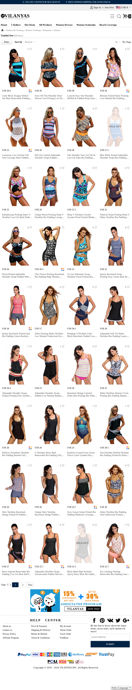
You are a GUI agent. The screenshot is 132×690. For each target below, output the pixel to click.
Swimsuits (47, 30)
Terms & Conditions (40, 638)
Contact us (7, 630)
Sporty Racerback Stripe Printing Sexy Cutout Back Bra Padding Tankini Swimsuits (114, 277)
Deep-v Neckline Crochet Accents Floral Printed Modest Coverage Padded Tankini (81, 217)
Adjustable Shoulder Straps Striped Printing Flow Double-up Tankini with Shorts (16, 396)
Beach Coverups (108, 25)
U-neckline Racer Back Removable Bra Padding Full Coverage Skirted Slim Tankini (49, 455)
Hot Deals (30, 25)
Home (4, 25)
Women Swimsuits (86, 25)
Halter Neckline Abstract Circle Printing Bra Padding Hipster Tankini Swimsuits (114, 396)
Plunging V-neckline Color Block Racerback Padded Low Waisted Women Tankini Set (81, 336)
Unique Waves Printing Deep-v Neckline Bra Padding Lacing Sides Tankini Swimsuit (49, 217)
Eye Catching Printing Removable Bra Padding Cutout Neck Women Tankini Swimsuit (114, 574)
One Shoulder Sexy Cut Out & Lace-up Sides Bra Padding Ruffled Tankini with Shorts (81, 158)
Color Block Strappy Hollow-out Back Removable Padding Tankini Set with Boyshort (15, 98)
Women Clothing (33, 30)
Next (30, 585)
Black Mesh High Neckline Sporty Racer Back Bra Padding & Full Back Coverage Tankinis (81, 574)
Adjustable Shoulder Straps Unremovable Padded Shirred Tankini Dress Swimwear (48, 574)
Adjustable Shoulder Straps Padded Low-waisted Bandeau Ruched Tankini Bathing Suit (48, 396)
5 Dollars (16, 25)
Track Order (65, 634)
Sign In (97, 7)
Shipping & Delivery (40, 630)
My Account (65, 626)
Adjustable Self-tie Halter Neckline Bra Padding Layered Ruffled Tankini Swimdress (114, 336)
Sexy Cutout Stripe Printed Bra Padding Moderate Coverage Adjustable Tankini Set (81, 514)
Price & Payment (39, 626)
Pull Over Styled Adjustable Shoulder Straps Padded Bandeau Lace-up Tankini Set (48, 158)
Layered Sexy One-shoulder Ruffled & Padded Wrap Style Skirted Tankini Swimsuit (81, 98)
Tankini (57, 30)
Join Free (109, 7)
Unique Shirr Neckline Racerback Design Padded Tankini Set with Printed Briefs (49, 514)
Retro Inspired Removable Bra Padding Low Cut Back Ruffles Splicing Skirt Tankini (16, 574)
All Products (45, 25)
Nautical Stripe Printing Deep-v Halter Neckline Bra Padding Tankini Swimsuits (114, 217)
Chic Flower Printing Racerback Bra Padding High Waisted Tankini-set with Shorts (49, 277)
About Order (65, 630)
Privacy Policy (9, 634)
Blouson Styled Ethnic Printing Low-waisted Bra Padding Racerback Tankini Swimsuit (114, 98)
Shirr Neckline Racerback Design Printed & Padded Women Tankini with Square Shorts (15, 516)
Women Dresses (64, 25)
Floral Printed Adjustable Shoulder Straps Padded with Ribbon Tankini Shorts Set (15, 277)
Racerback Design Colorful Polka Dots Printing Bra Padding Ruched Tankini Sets (82, 396)
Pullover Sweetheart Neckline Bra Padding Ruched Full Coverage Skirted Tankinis (15, 455)
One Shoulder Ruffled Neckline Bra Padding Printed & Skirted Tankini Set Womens (114, 455)
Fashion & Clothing (15, 30)
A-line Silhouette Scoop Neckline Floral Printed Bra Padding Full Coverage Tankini (81, 277)
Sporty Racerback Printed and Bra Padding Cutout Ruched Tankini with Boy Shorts (16, 336)
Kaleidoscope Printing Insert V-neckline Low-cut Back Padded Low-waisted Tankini (16, 217)
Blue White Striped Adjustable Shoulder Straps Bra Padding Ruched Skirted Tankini (114, 158)
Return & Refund (39, 634)
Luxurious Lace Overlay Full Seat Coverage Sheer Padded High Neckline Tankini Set (15, 158)
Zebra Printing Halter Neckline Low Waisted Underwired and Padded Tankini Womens (49, 336)
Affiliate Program (11, 638)
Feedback (64, 638)
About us (7, 626)
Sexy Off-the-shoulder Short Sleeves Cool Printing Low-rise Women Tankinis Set (49, 98)
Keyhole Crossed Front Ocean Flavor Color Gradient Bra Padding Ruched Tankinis (80, 455)
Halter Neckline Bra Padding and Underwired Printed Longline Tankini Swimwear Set (115, 514)
